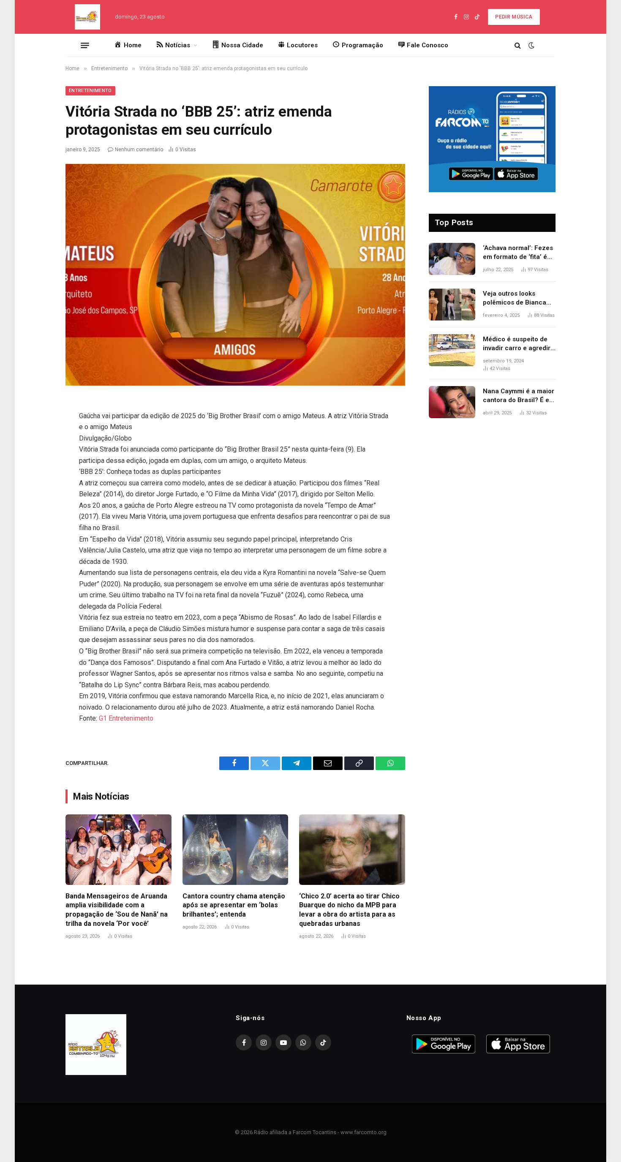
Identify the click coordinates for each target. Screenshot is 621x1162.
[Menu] (85, 45)
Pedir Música (513, 17)
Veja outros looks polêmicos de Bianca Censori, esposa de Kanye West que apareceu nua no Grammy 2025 (514, 299)
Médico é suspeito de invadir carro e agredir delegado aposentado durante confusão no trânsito (516, 344)
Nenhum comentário (139, 149)
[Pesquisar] (518, 45)
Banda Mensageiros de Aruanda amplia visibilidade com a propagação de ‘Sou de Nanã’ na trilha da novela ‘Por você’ (116, 910)
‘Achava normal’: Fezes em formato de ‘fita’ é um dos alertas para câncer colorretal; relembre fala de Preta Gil (518, 253)
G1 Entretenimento (126, 718)
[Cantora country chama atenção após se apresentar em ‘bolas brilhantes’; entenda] (235, 849)
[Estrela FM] (87, 17)
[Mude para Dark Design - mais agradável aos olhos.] (530, 45)
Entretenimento (90, 90)
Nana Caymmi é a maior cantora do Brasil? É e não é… (518, 396)
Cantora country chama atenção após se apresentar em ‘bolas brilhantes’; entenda (233, 905)
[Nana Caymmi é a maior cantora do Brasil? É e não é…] (452, 402)
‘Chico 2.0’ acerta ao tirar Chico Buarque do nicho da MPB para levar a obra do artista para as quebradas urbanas (349, 910)
